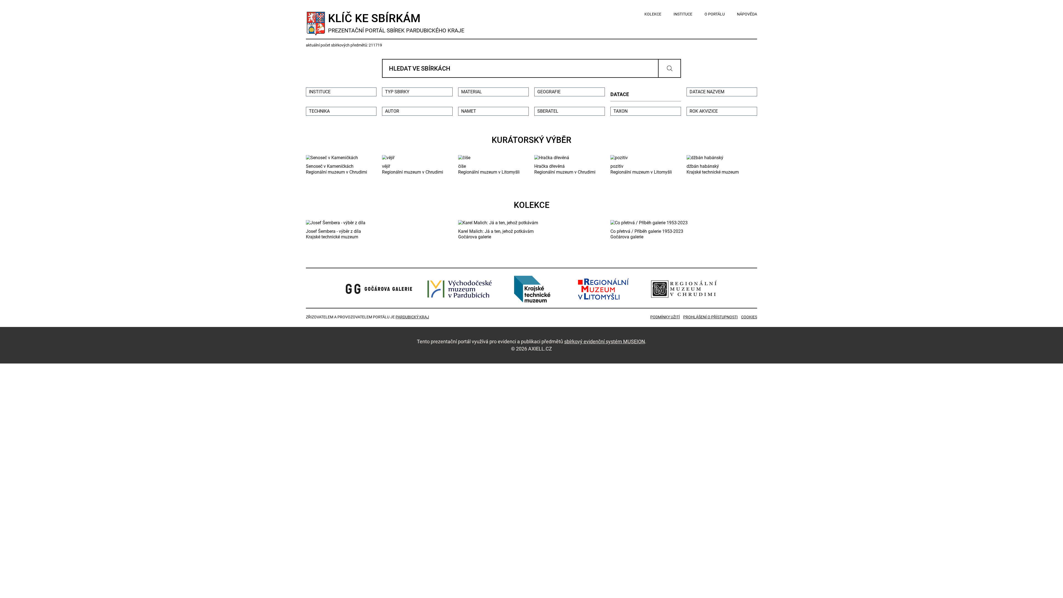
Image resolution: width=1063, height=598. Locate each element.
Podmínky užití (665, 317)
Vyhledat (669, 68)
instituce (683, 14)
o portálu (715, 14)
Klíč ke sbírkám (396, 23)
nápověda (747, 14)
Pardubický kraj (412, 317)
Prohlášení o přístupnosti (710, 317)
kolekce (652, 14)
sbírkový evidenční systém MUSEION (604, 341)
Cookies (749, 317)
